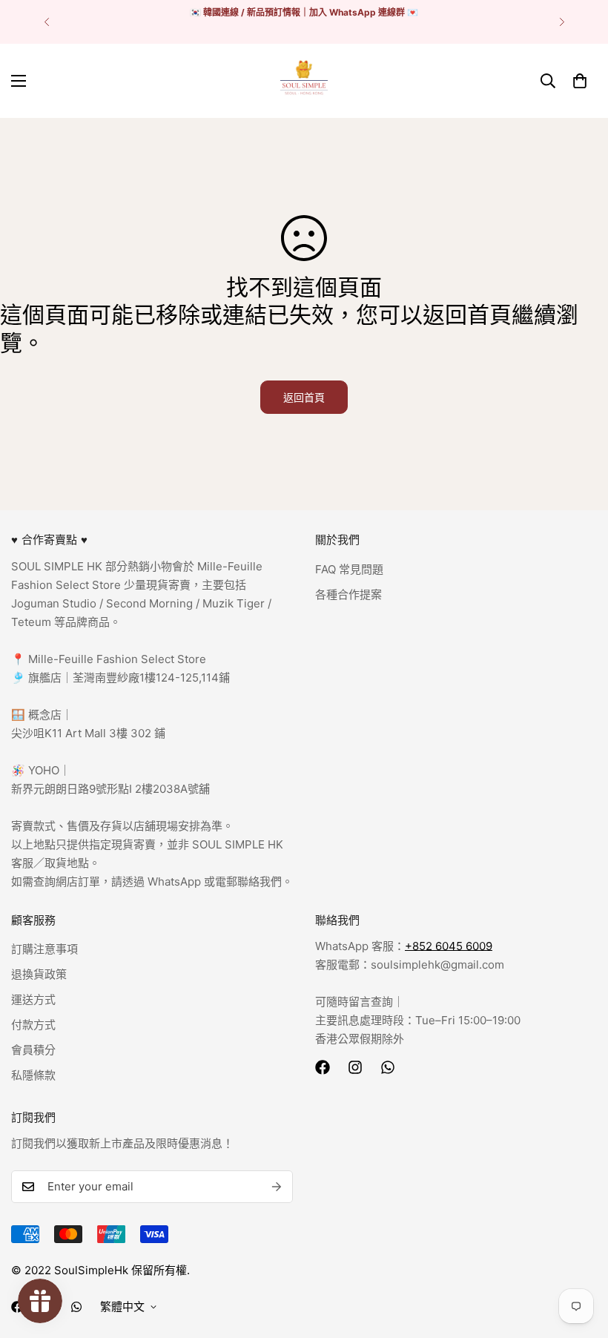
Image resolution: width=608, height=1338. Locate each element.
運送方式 (33, 999)
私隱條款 (33, 1075)
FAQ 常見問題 (349, 569)
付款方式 (33, 1025)
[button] (580, 81)
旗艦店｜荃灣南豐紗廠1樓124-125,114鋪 (127, 677)
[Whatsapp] (387, 1067)
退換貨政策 (39, 974)
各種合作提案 (348, 594)
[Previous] (46, 22)
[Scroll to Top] (579, 1257)
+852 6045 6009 (448, 946)
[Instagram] (355, 1067)
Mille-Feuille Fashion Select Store (117, 659)
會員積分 (33, 1050)
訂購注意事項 (44, 949)
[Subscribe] (276, 1186)
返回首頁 (304, 397)
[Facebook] (322, 1067)
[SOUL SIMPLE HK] (304, 81)
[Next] (561, 22)
